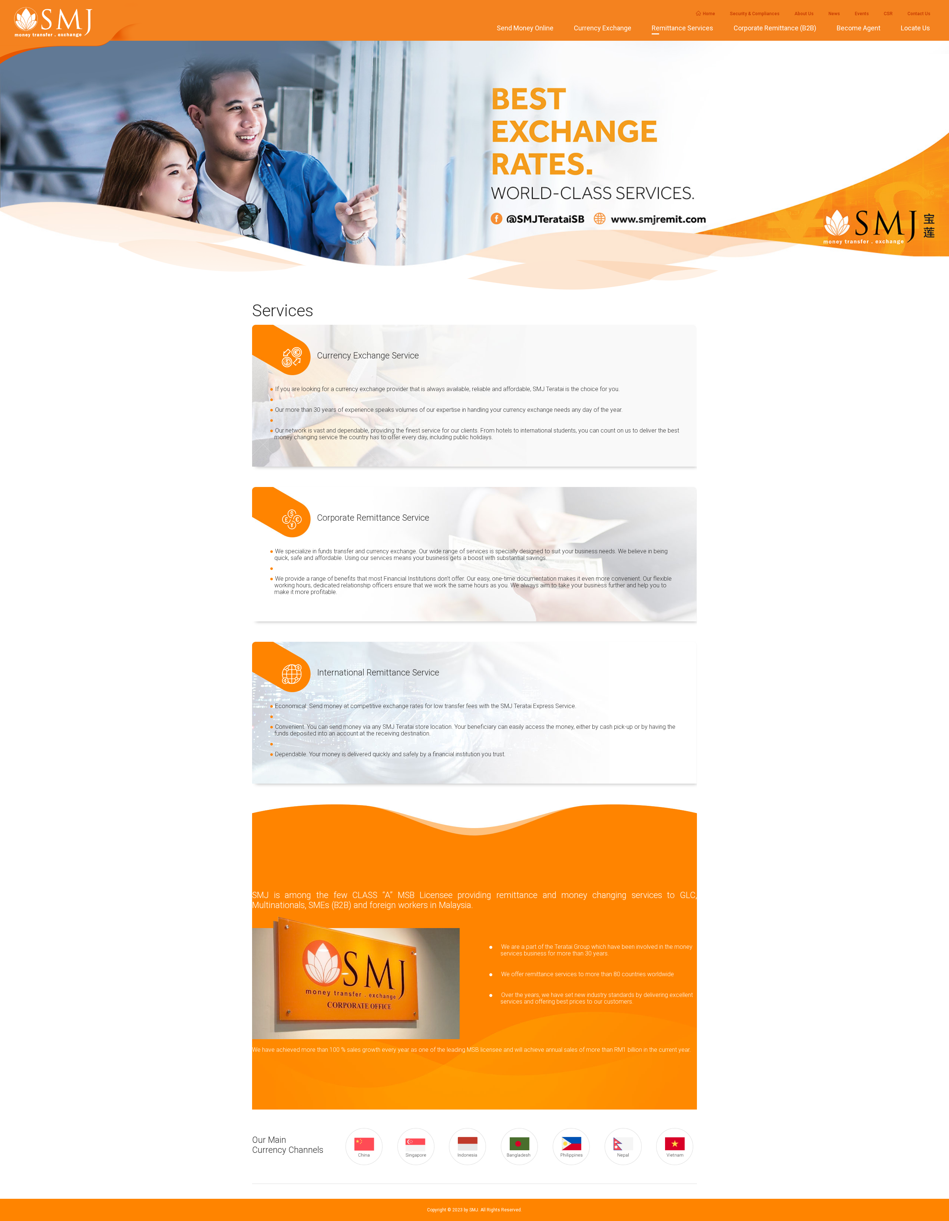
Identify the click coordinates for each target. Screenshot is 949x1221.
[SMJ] (79, 22)
